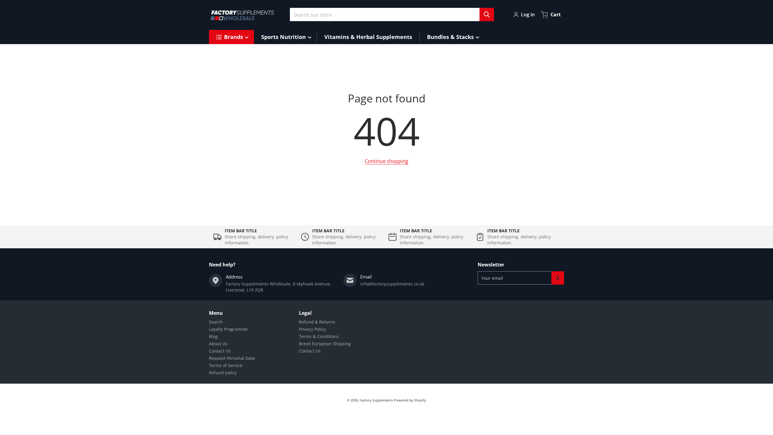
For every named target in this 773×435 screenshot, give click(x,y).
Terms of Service (225, 365)
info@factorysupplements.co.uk (392, 284)
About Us (218, 343)
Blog (213, 336)
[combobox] (389, 14)
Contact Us (220, 351)
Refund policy (223, 372)
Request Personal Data (232, 358)
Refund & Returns (317, 322)
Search (216, 322)
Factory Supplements (376, 400)
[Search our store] (487, 14)
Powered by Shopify (410, 400)
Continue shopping (386, 161)
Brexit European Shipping (325, 343)
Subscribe (557, 278)
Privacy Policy (312, 329)
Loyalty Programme (228, 329)
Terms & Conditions (319, 336)
